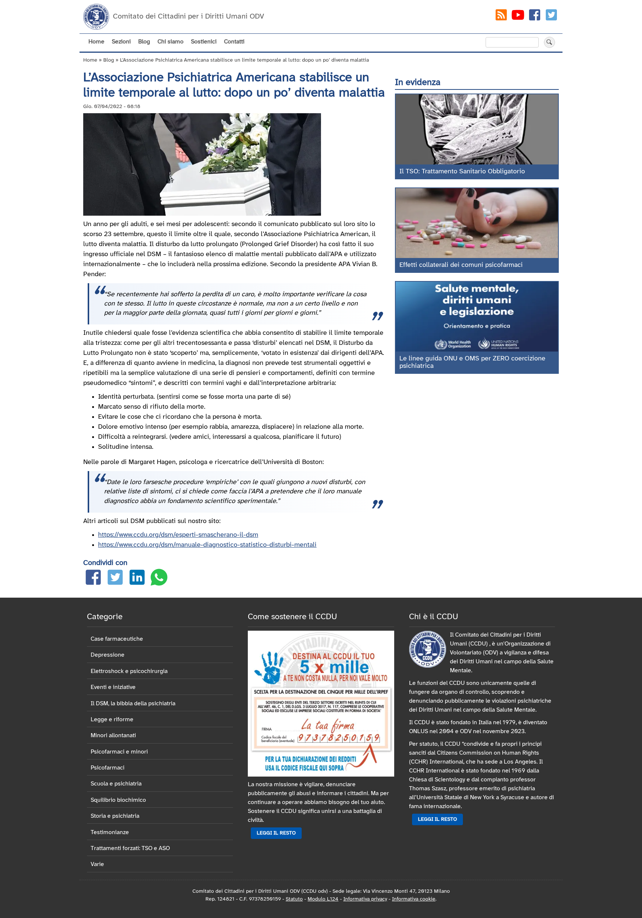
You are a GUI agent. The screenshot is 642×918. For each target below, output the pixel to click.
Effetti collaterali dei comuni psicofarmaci (461, 265)
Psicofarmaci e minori (119, 752)
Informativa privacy (365, 899)
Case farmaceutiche (117, 639)
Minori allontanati (113, 735)
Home (96, 42)
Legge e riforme (112, 719)
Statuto (294, 899)
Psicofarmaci (107, 768)
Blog (144, 42)
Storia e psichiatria (115, 816)
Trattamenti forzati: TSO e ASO (130, 848)
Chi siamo (171, 42)
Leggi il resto (276, 833)
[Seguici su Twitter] (551, 16)
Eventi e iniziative (113, 687)
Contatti (234, 42)
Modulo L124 (323, 899)
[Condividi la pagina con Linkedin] (137, 579)
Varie (97, 864)
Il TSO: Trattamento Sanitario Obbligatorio (462, 171)
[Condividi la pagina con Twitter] (115, 579)
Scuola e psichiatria (116, 784)
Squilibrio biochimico (118, 800)
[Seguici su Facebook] (534, 16)
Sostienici (204, 42)
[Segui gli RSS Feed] (501, 16)
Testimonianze (110, 832)
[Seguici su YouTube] (517, 16)
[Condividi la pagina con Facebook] (93, 579)
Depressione (107, 655)
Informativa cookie (413, 899)
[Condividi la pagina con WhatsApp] (159, 579)
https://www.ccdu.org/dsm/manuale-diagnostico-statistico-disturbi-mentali (207, 545)
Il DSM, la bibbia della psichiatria (133, 703)
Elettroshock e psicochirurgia (129, 671)
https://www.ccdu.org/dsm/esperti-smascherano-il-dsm (178, 535)
